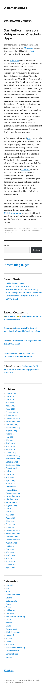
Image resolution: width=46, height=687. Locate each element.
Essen (8, 604)
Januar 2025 (11, 452)
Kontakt (9, 670)
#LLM (31, 51)
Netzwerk (10, 635)
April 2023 (10, 518)
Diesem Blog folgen (16, 265)
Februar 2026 (12, 412)
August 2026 (11, 393)
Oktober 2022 (12, 536)
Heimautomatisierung (15, 616)
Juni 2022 (10, 549)
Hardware (10, 613)
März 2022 (10, 558)
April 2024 (10, 480)
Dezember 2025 (13, 418)
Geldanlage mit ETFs (15, 283)
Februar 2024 (12, 487)
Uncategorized (12, 651)
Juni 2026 (10, 399)
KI (18, 230)
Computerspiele (13, 595)
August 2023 (11, 505)
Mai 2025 (10, 440)
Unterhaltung (12, 654)
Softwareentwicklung (15, 648)
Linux (8, 626)
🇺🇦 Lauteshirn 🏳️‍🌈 (11, 316)
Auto (8, 588)
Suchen (7, 245)
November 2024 (13, 459)
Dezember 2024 (13, 456)
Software (29, 228)
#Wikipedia (28, 48)
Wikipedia (14, 60)
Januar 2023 (11, 527)
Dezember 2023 (13, 493)
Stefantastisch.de (15, 7)
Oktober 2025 (12, 424)
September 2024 (13, 465)
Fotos (8, 607)
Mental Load (11, 629)
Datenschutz (11, 601)
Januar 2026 (11, 415)
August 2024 (11, 468)
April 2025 (10, 443)
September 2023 (13, 502)
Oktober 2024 (12, 462)
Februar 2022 (12, 561)
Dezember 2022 (13, 530)
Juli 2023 (10, 508)
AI (34, 228)
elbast (6, 341)
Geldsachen (11, 610)
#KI (28, 138)
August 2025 (11, 431)
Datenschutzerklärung (26, 680)
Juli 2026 (10, 396)
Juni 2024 (10, 474)
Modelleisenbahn (13, 632)
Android (9, 585)
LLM (21, 230)
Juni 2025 (10, 437)
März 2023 (10, 521)
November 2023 (13, 496)
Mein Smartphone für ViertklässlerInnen (24, 293)
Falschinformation (10, 230)
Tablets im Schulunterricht (18, 286)
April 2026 (10, 406)
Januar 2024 (11, 490)
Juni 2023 (10, 512)
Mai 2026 (10, 403)
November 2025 (13, 421)
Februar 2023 (12, 524)
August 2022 (11, 543)
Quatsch (9, 641)
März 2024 (10, 484)
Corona (9, 598)
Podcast (9, 638)
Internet (22, 228)
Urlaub (9, 657)
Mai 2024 (10, 477)
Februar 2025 (12, 449)
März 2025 (10, 446)
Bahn (8, 591)
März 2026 (10, 409)
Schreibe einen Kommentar (14, 233)
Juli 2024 (10, 471)
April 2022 (10, 555)
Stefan (6, 328)
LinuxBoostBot (10, 353)
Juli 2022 (10, 546)
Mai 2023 (10, 515)
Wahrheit (27, 230)
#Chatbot (25, 169)
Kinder (9, 623)
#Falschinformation (12, 213)
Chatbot (39, 228)
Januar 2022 (11, 565)
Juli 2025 (10, 434)
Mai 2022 (10, 552)
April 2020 (10, 568)
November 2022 (13, 533)
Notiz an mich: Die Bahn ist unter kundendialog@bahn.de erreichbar (21, 369)
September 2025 (13, 427)
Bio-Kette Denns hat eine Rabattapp (22, 289)
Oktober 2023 (12, 499)
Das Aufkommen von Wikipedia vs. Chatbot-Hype (22, 34)
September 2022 (13, 540)
